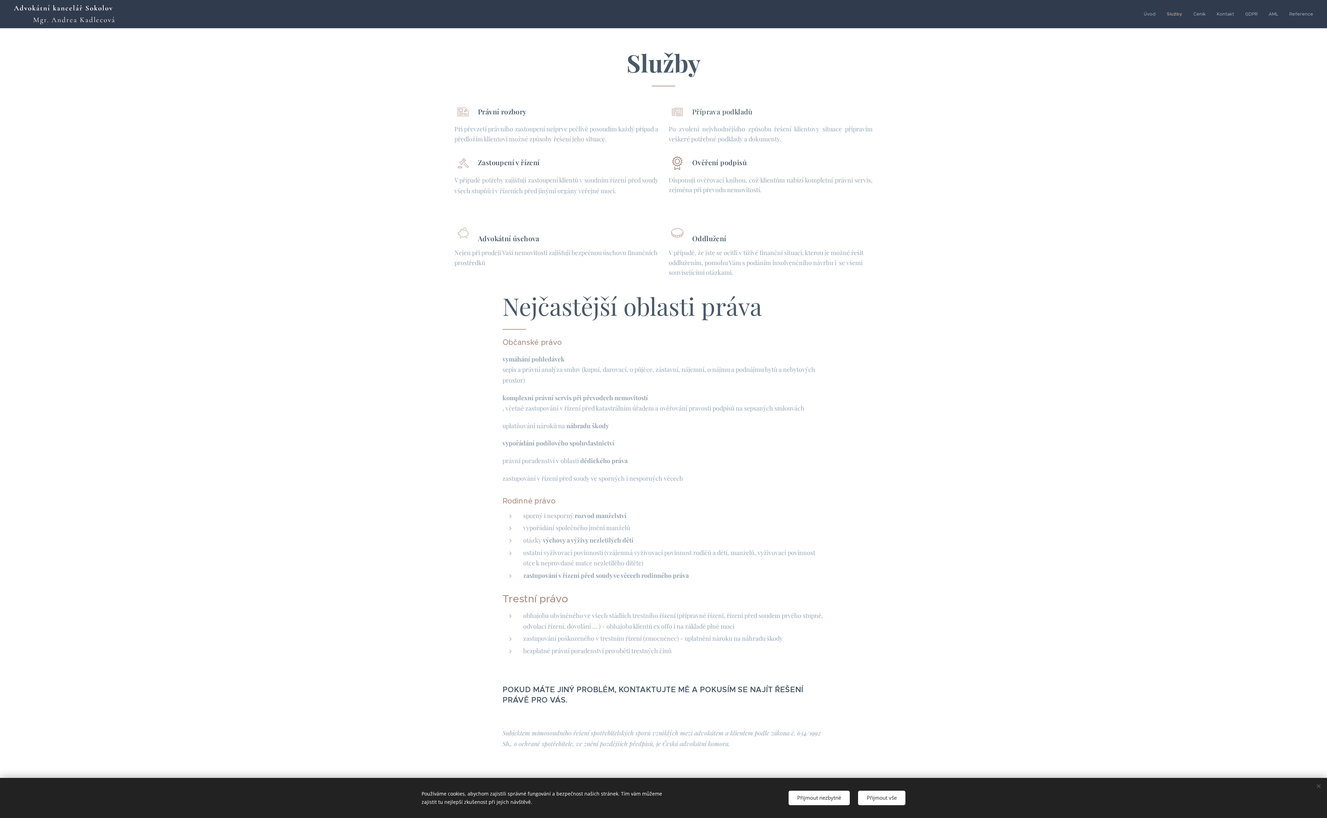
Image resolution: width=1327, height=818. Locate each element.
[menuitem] (1151, 14)
